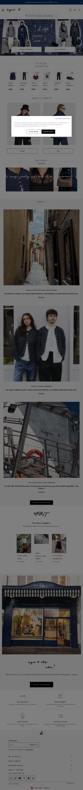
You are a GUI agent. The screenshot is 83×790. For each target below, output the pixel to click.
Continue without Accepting (63, 118)
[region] (41, 126)
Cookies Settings (33, 131)
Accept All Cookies (48, 131)
